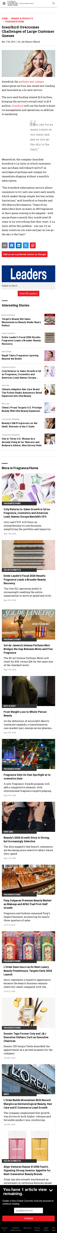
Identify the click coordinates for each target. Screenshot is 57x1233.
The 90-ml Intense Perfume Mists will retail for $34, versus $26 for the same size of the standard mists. (28, 661)
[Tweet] (26, 245)
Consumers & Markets (11, 419)
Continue (28, 1218)
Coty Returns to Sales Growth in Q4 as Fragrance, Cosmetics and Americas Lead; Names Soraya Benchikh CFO (21, 374)
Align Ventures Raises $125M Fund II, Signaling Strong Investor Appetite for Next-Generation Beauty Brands (27, 1170)
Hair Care (5, 385)
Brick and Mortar (8, 315)
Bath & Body (7, 352)
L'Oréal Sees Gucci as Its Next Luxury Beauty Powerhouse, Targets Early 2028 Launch (28, 970)
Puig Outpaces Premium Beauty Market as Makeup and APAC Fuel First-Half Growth (28, 904)
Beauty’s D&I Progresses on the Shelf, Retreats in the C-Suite (19, 425)
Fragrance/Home (14, 21)
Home (5, 18)
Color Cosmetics (8, 333)
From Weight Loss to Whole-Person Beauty (25, 713)
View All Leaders (29, 293)
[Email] (5, 245)
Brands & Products (22, 18)
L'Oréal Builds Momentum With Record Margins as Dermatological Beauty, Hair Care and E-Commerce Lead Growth (28, 1104)
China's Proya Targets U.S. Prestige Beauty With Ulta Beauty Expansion (22, 409)
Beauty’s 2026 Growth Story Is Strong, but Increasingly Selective (27, 839)
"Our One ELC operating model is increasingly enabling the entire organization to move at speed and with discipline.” (27, 592)
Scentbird (17, 105)
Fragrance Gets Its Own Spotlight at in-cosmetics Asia (27, 776)
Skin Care (5, 404)
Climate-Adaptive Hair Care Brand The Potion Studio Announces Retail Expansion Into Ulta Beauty (22, 392)
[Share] (12, 245)
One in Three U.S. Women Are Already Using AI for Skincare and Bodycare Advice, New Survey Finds (22, 442)
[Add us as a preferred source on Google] (33, 245)
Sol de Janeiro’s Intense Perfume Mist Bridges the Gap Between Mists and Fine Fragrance (28, 649)
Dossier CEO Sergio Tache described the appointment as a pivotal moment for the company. (28, 1050)
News (6, 1094)
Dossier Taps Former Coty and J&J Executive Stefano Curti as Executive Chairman (26, 1037)
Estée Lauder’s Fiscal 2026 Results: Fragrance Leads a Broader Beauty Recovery (21, 340)
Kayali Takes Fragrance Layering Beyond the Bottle (20, 357)
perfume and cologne (31, 81)
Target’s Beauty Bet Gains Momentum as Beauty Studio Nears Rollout (21, 322)
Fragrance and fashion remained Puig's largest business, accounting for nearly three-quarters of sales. (27, 917)
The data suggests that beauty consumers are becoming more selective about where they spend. (28, 850)
